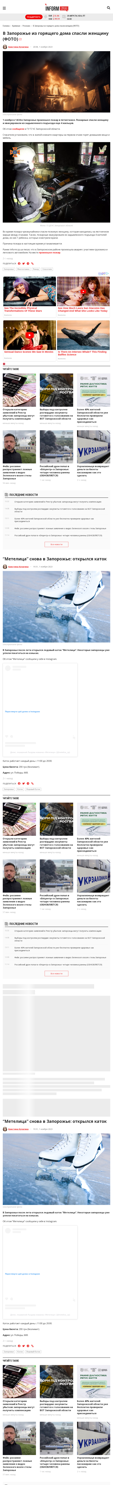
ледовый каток (33, 789)
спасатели (47, 269)
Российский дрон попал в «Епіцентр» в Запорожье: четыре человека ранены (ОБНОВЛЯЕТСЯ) (55, 471)
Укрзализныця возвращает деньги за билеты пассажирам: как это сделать (93, 471)
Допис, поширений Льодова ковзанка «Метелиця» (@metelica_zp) (40, 752)
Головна (6, 25)
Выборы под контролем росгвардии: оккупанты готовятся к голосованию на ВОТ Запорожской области (56, 414)
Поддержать (34, 17)
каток (20, 789)
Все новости (56, 544)
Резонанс (26, 25)
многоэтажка (23, 269)
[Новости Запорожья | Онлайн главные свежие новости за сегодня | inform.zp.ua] (56, 8)
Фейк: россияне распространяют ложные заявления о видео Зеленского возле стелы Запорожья (17, 472)
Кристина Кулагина (18, 47)
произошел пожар (49, 252)
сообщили (18, 128)
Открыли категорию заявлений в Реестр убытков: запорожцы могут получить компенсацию (19, 414)
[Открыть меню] (4, 8)
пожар (36, 269)
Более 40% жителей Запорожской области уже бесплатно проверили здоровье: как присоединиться (92, 415)
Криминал (16, 25)
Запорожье (9, 269)
